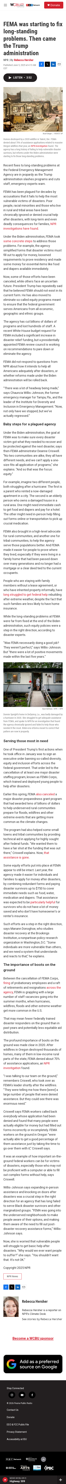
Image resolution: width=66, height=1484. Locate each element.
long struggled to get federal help (25, 594)
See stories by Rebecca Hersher (42, 1319)
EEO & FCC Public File (18, 1424)
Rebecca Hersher (24, 60)
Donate (55, 5)
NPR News (12, 1276)
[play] (5, 1479)
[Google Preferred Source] (33, 1364)
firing (6, 983)
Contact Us (12, 1410)
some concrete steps (17, 241)
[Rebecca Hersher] (11, 1306)
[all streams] (61, 1479)
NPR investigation (39, 146)
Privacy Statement (17, 1432)
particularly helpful (42, 902)
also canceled (45, 794)
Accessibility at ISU (17, 1439)
